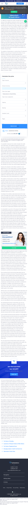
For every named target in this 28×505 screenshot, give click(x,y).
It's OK (14, 11)
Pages (3, 118)
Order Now (20, 3)
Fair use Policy (15, 487)
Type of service (5, 80)
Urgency (4, 102)
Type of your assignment (7, 96)
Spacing (4, 107)
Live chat (14, 247)
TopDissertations (8, 4)
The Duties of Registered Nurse (10, 446)
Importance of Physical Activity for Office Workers (14, 443)
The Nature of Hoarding (8, 441)
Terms (4, 487)
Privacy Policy (9, 487)
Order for (14, 126)
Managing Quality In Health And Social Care (13, 448)
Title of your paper (6, 91)
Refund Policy (22, 487)
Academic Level (5, 113)
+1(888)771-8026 (10, 1)
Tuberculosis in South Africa (9, 451)
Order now (14, 374)
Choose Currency (6, 85)
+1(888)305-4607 (19, 1)
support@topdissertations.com (9, 243)
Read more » (11, 9)
